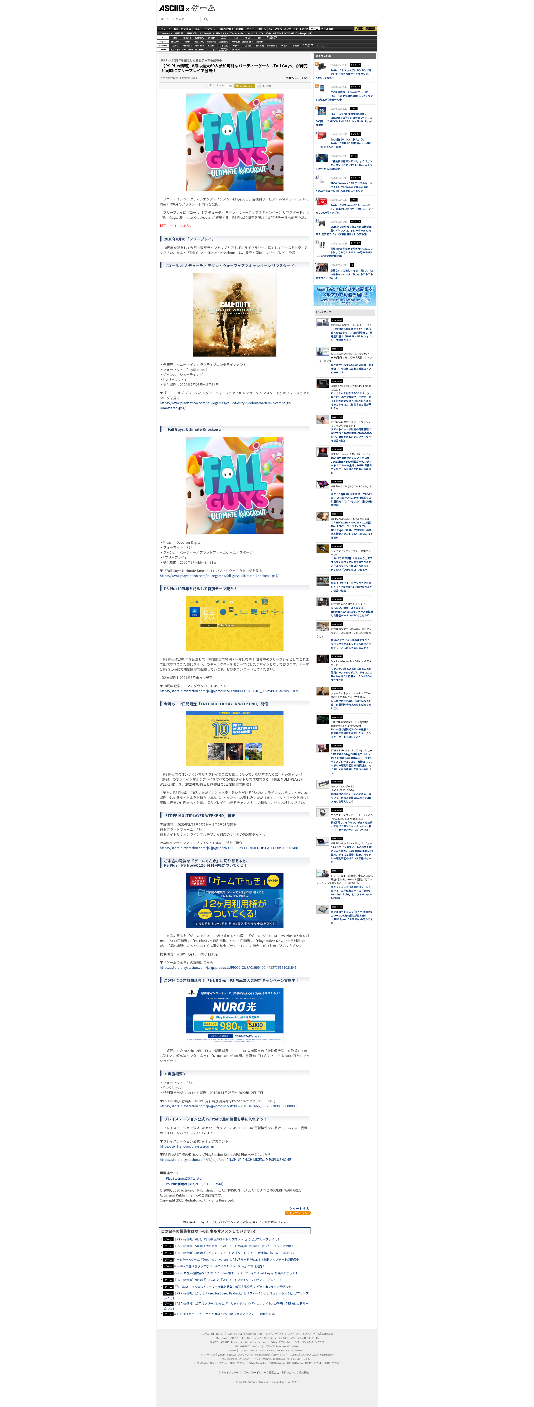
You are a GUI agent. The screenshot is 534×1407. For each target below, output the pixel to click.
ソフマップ (211, 49)
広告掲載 (304, 1372)
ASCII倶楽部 (366, 28)
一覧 (229, 86)
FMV (175, 37)
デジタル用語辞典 (262, 1358)
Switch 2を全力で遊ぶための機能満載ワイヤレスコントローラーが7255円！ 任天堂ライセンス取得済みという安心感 (344, 230)
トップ (162, 28)
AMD (187, 41)
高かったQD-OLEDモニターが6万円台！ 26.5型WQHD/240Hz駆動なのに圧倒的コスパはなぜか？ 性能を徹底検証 (351, 499)
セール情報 (327, 28)
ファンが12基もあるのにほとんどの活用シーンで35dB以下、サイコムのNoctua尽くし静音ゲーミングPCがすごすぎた (351, 674)
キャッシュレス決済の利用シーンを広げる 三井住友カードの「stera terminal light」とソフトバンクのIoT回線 (351, 892)
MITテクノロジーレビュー (299, 1358)
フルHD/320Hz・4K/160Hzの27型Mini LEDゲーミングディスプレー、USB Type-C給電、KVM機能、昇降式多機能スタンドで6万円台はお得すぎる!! (352, 530)
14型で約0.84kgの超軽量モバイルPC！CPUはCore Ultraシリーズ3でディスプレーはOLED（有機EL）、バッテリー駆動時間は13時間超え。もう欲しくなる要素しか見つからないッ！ (351, 763)
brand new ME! (283, 1346)
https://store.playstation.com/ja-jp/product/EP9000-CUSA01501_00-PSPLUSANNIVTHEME (230, 690)
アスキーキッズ (165, 33)
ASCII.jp (171, 8)
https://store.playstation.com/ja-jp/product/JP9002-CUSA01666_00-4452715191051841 (228, 967)
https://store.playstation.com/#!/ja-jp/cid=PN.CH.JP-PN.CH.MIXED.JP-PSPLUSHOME (225, 1159)
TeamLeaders (238, 33)
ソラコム (223, 45)
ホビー (250, 28)
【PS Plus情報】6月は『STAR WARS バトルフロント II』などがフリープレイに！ (227, 1239)
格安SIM (179, 33)
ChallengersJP (303, 33)
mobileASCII (279, 1358)
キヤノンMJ (187, 49)
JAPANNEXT (199, 49)
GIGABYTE (211, 41)
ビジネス (186, 28)
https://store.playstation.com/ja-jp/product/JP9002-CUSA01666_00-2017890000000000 (228, 1105)
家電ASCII (191, 33)
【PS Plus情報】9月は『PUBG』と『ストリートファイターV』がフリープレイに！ (228, 1280)
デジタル (210, 28)
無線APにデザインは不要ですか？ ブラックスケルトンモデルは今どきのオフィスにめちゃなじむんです (351, 643)
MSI (236, 37)
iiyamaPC (199, 37)
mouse (187, 37)
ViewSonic (247, 41)
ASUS (248, 37)
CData (247, 45)
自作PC (262, 28)
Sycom (211, 37)
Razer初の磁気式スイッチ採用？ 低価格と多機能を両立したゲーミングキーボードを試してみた (351, 733)
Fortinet (272, 45)
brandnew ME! (223, 50)
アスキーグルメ (207, 33)
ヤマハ (284, 45)
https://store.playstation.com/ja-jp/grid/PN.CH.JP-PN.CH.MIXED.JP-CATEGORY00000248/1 (230, 847)
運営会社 (274, 1372)
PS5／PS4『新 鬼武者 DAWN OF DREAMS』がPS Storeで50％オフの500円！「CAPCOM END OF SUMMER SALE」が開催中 (344, 119)
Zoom (296, 45)
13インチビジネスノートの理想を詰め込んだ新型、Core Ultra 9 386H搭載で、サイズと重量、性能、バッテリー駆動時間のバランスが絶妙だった (352, 854)
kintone (199, 45)
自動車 (239, 28)
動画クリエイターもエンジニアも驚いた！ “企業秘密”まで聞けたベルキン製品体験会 (351, 586)
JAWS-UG (224, 1342)
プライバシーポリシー (254, 1372)
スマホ (287, 28)
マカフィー (175, 49)
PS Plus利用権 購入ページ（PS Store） (195, 1183)
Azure (211, 45)
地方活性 (276, 33)
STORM (315, 1337)
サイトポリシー (230, 1372)
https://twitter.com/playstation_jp (187, 1146)
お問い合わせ (289, 1372)
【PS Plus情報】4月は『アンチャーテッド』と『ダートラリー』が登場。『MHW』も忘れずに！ (236, 1253)
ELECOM (175, 41)
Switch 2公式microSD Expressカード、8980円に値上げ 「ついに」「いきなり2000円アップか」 (345, 208)
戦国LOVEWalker (333, 1362)
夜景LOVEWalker (277, 1362)
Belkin (259, 41)
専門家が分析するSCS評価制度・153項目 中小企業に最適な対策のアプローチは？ (352, 368)
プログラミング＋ (279, 1354)
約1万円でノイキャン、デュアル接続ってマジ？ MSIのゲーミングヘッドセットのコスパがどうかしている (351, 826)
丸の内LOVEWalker (314, 1362)
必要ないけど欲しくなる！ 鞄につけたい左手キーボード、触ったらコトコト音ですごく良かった (345, 274)
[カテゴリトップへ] (298, 1213)
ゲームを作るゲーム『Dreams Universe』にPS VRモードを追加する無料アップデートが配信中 (236, 1259)
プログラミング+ (255, 33)
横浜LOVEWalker (238, 1362)
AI (170, 28)
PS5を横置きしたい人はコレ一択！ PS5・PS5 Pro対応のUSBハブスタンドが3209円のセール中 (344, 95)
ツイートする (216, 84)
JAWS (175, 45)
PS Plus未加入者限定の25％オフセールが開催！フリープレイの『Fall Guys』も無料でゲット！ (236, 1273)
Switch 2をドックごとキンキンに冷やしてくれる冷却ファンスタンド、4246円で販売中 (344, 73)
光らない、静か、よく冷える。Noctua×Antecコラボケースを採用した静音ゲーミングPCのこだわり (352, 611)
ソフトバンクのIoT (308, 46)
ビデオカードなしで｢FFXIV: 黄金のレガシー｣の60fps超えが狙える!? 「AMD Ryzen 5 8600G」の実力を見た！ (352, 917)
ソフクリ (320, 45)
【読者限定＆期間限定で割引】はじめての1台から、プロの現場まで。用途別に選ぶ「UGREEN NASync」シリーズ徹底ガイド (352, 334)
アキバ (278, 28)
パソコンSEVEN (224, 37)
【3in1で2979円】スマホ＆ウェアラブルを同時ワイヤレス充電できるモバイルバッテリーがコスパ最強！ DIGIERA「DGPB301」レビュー (351, 563)
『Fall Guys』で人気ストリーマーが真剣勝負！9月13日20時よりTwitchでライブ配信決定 (232, 1286)
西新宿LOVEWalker (257, 1362)
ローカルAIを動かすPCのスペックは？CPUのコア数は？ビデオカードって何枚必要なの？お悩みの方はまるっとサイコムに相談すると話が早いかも (351, 400)
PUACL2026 (288, 33)
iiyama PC (257, 1337)
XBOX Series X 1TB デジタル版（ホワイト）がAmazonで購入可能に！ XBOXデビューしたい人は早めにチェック (344, 186)
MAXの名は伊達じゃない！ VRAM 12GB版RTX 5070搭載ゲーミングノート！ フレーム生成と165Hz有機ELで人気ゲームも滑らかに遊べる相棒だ (351, 465)
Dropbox (235, 45)
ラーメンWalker (200, 1362)
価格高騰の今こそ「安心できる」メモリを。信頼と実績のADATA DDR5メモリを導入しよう (351, 797)
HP (259, 37)
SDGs (268, 33)
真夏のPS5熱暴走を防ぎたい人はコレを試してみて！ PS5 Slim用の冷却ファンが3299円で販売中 (344, 252)
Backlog (260, 45)
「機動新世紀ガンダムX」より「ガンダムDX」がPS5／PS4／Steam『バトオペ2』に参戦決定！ (344, 164)
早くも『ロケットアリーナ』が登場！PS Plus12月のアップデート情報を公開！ (225, 1314)
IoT (176, 28)
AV (270, 28)
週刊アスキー (222, 33)
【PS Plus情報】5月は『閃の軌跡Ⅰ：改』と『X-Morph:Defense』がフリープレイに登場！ (234, 1246)
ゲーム (314, 28)
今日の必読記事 (229, 1358)
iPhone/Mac (225, 28)
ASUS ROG (199, 41)
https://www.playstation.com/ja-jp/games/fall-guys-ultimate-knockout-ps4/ (219, 575)
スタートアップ (300, 28)
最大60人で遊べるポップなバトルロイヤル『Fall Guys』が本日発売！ (219, 1266)
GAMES (201, 7)
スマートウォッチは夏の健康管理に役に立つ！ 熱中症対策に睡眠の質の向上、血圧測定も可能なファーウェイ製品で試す (351, 434)
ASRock (223, 41)
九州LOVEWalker (295, 1362)
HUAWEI (236, 41)
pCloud (236, 49)
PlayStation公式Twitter (184, 1178)
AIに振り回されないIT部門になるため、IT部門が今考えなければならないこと (351, 704)
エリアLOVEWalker (219, 1362)
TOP (203, 1333)
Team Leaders (262, 1354)
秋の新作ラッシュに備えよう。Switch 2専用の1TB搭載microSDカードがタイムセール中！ (344, 143)
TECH (197, 28)
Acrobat (187, 45)
